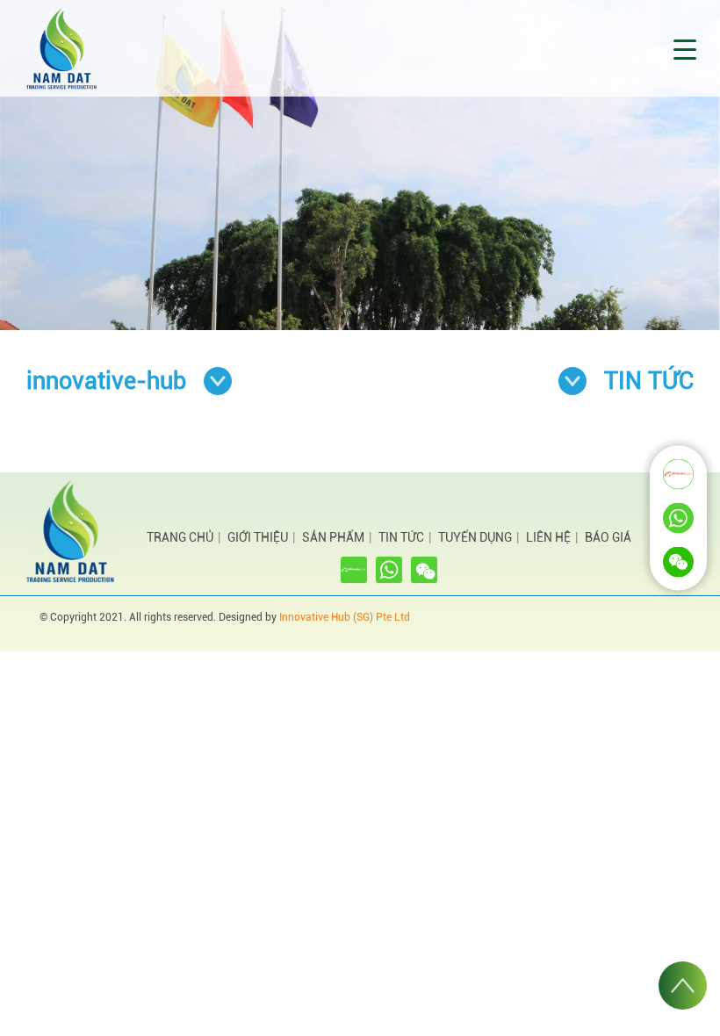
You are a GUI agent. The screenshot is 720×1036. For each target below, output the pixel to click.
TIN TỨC (401, 537)
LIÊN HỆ (548, 537)
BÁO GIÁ (608, 537)
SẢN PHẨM (333, 537)
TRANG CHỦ (180, 537)
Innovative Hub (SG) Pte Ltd (344, 617)
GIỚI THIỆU (257, 537)
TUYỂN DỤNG (475, 537)
